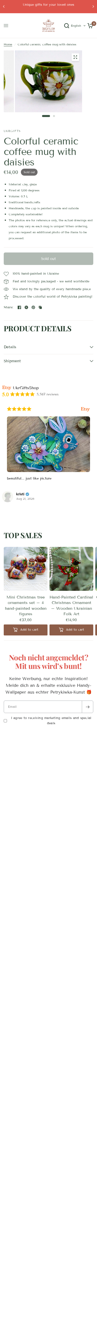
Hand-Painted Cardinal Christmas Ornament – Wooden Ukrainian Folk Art (71, 605)
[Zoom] (75, 57)
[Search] (66, 25)
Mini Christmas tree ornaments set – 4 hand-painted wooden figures (26, 605)
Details (10, 347)
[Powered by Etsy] (85, 409)
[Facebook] (19, 307)
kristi (20, 494)
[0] (89, 25)
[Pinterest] (33, 307)
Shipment (12, 361)
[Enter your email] (87, 707)
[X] (26, 307)
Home (8, 44)
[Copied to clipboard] (40, 307)
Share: (8, 307)
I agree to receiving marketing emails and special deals (51, 720)
